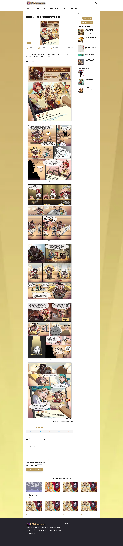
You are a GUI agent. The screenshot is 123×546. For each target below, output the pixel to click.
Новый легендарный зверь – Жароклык (90, 38)
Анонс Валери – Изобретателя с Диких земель (89, 30)
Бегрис (87, 87)
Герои (44, 8)
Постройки (64, 8)
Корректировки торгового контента (90, 46)
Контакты (71, 3)
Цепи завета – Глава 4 (69, 513)
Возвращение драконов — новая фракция (33, 494)
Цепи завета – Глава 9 (51, 494)
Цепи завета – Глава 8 (69, 494)
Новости (28, 8)
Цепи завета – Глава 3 (88, 513)
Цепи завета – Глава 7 (88, 494)
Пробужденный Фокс (90, 79)
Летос (86, 71)
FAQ (76, 8)
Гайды (56, 8)
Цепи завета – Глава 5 (51, 513)
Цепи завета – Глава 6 (33, 513)
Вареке (35, 56)
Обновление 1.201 (89, 54)
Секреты (51, 8)
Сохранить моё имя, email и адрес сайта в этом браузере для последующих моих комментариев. (49, 459)
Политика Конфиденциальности (43, 542)
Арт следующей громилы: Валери (89, 60)
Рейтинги (36, 8)
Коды (72, 8)
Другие (67, 525)
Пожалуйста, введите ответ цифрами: (36, 462)
